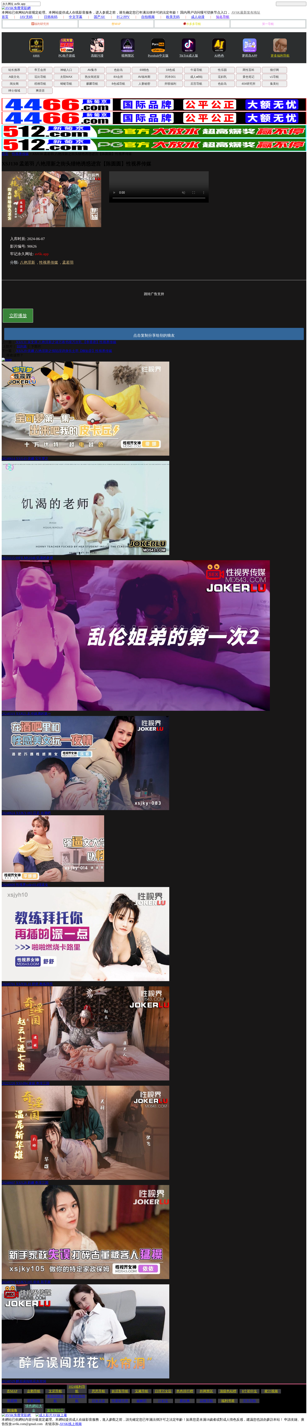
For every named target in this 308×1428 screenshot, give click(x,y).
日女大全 (98, 1400)
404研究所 (248, 83)
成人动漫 (197, 17)
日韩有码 (50, 17)
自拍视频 (148, 17)
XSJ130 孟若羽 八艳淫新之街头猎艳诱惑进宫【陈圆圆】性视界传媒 (82, 154)
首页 (5, 17)
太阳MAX (66, 76)
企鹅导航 (33, 1391)
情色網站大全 (33, 1408)
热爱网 (12, 1400)
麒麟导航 (92, 83)
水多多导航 (193, 24)
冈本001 (170, 76)
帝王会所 (40, 70)
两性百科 (248, 70)
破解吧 (142, 1400)
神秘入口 (66, 70)
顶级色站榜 (228, 1391)
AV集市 (92, 70)
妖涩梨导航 (120, 1391)
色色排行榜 (184, 1391)
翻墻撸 (12, 1410)
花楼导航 (206, 1400)
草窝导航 (33, 1400)
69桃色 (144, 70)
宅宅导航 (249, 1400)
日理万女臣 (163, 1391)
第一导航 (268, 24)
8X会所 (118, 76)
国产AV (99, 17)
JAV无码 (26, 17)
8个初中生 (249, 1391)
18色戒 (170, 70)
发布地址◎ (55, 1410)
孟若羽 (68, 262)
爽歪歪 (40, 90)
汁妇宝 (163, 1400)
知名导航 (222, 17)
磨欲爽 (185, 1400)
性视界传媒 (20, 154)
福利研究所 (41, 24)
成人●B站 (196, 76)
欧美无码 (173, 17)
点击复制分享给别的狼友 (154, 335)
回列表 (22, 346)
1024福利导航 (77, 1389)
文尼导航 (55, 1391)
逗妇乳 (222, 76)
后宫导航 (196, 83)
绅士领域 (14, 90)
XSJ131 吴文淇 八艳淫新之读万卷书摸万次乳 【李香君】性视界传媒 (65, 342)
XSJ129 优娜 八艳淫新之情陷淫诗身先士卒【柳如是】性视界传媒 (63, 351)
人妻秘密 (144, 83)
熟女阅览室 (92, 76)
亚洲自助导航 (77, 1398)
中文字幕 (75, 17)
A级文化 (14, 76)
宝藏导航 (141, 1391)
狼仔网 (274, 70)
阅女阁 (14, 83)
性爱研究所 (120, 1400)
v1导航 (274, 76)
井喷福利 (170, 83)
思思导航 (98, 1391)
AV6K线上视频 (71, 1424)
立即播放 (18, 315)
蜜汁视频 (271, 1391)
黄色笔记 (248, 76)
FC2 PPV (123, 17)
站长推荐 (14, 70)
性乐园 (222, 70)
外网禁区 (206, 1391)
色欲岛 (118, 70)
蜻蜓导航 (66, 83)
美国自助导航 (55, 1398)
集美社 (274, 83)
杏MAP (116, 24)
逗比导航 (40, 76)
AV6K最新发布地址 (245, 12)
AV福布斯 (144, 76)
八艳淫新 (27, 262)
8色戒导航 (118, 83)
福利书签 (228, 1400)
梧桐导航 (40, 83)
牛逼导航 (196, 70)
